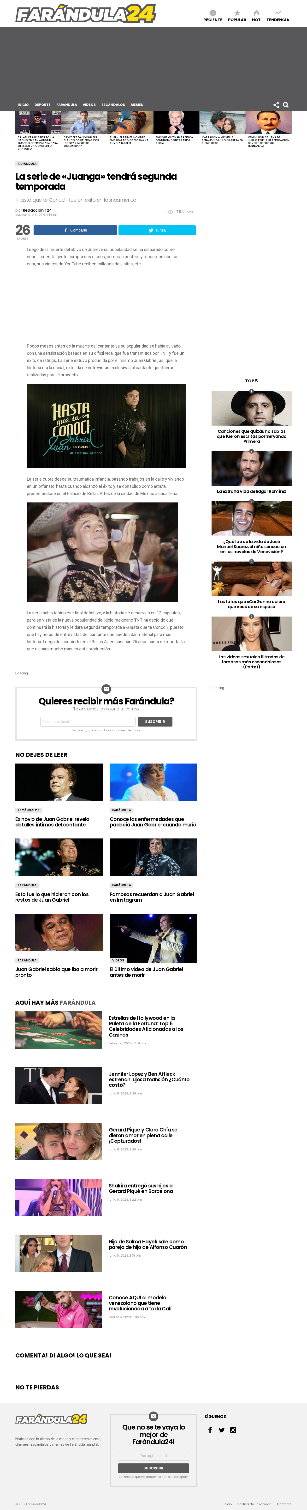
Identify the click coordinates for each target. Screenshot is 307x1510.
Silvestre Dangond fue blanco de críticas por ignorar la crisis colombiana (81, 141)
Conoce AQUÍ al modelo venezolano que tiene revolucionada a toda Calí (140, 1303)
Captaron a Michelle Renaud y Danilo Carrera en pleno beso (222, 140)
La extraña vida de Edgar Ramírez (251, 491)
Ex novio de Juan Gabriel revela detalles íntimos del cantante (52, 822)
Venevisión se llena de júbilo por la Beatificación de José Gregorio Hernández (268, 141)
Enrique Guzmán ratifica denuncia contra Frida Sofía (174, 140)
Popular (237, 19)
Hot (256, 19)
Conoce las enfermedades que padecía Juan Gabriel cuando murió (153, 822)
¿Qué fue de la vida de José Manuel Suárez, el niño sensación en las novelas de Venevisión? (251, 546)
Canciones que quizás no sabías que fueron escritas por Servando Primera (252, 436)
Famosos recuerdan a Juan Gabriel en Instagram (152, 897)
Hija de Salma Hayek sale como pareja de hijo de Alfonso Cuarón (148, 1244)
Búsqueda (285, 105)
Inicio (23, 104)
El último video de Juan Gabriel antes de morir (146, 972)
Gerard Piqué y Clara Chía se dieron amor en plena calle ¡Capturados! (143, 1135)
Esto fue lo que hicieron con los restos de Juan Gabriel (52, 897)
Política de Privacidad (254, 1504)
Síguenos (276, 105)
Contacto (284, 1504)
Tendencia (277, 19)
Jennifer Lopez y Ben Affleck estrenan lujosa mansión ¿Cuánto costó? (149, 1079)
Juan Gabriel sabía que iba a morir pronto (56, 972)
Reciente (212, 19)
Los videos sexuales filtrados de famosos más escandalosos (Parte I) (252, 662)
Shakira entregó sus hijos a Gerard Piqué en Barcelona (141, 1188)
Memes (137, 104)
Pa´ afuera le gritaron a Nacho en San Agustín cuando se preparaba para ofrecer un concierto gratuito (38, 143)
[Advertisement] (153, 62)
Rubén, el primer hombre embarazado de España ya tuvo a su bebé (129, 140)
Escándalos (113, 104)
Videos (89, 104)
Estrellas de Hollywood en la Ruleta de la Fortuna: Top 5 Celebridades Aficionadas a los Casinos (146, 1026)
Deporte (43, 104)
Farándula (66, 104)
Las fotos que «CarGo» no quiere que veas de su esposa (251, 604)
